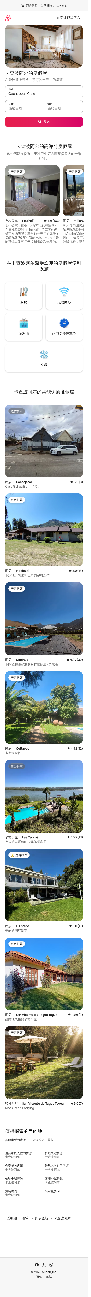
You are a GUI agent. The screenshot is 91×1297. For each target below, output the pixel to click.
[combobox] (43, 93)
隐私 (39, 1276)
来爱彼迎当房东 (68, 18)
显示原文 (61, 5)
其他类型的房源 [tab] (15, 1140)
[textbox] (24, 108)
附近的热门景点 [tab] (43, 1140)
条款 (49, 1276)
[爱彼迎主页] (8, 18)
